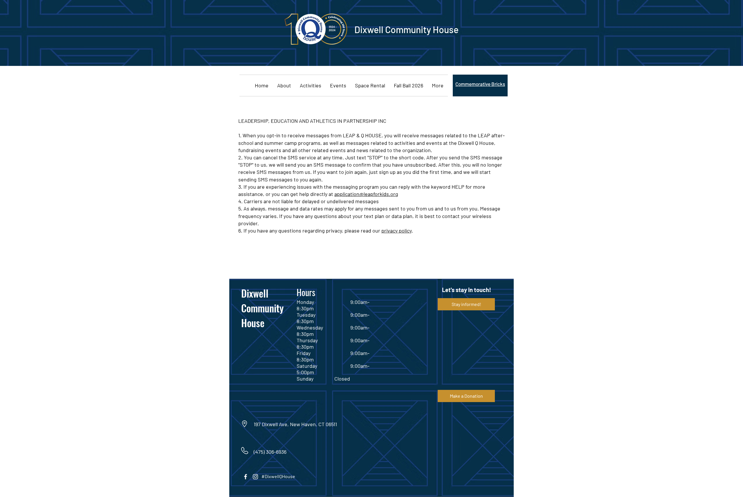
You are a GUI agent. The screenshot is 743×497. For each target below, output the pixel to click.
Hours (306, 292)
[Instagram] (255, 476)
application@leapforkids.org (366, 194)
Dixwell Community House (262, 308)
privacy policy (396, 230)
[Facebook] (245, 476)
